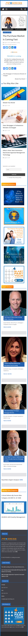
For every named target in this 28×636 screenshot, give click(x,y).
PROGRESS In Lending (16, 42)
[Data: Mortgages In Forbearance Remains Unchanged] (14, 110)
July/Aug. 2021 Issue (7, 32)
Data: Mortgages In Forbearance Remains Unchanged (14, 74)
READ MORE (7, 327)
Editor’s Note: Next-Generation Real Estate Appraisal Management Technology (14, 152)
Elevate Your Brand (20, 79)
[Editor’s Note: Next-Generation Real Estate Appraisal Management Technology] (14, 135)
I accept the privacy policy (14, 177)
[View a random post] (25, 9)
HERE (21, 480)
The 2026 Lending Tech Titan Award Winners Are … (13, 567)
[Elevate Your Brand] (14, 88)
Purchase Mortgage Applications (10, 44)
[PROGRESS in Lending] (3, 9)
